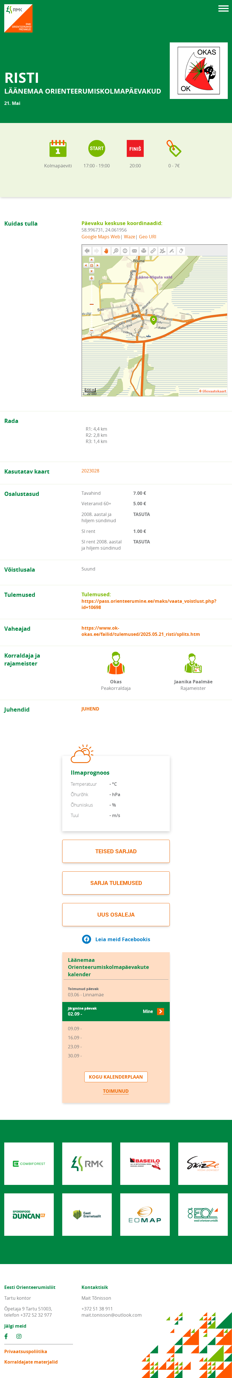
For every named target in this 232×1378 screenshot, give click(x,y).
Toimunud (116, 1091)
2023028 (90, 471)
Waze (129, 237)
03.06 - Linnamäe (86, 992)
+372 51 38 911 (97, 1309)
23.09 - (75, 1047)
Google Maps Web (100, 237)
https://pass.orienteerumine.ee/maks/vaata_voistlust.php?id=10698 (148, 604)
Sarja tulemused (116, 883)
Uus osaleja (116, 914)
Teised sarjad (116, 851)
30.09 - (75, 1056)
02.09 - (110, 1011)
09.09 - (75, 1028)
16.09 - (75, 1037)
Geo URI (147, 237)
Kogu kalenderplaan (116, 1077)
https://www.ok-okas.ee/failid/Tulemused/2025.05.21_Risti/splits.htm (140, 631)
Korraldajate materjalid (31, 1362)
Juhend (90, 709)
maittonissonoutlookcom (111, 1315)
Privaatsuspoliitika (25, 1351)
